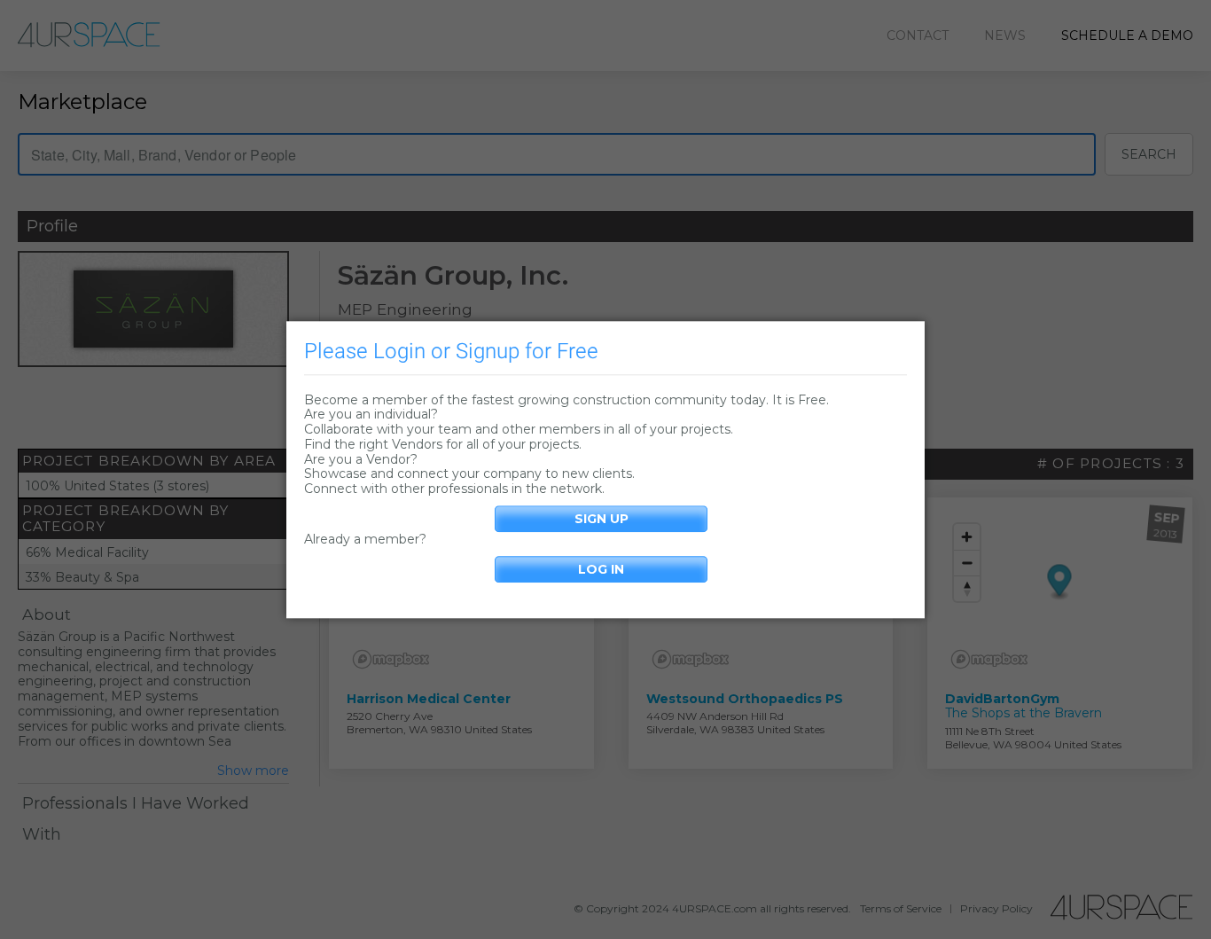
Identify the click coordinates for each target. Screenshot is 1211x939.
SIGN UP (601, 519)
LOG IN (601, 569)
